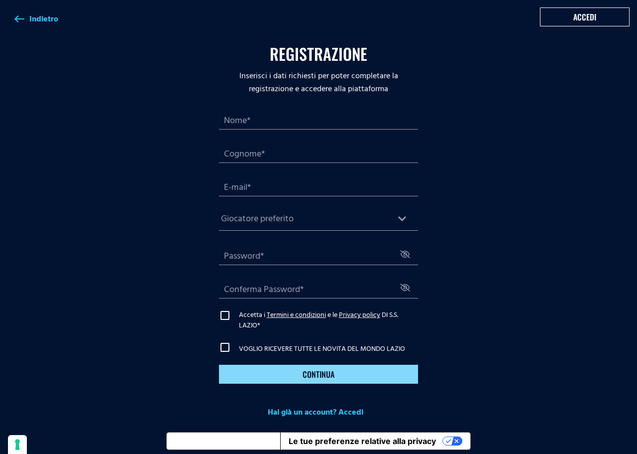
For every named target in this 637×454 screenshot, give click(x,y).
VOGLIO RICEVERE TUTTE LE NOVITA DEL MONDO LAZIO (322, 348)
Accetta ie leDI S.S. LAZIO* (318, 319)
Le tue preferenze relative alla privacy (362, 441)
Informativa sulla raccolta (223, 441)
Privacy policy (359, 314)
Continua (318, 374)
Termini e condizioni (296, 314)
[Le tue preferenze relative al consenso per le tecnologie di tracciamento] (17, 444)
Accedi (584, 17)
